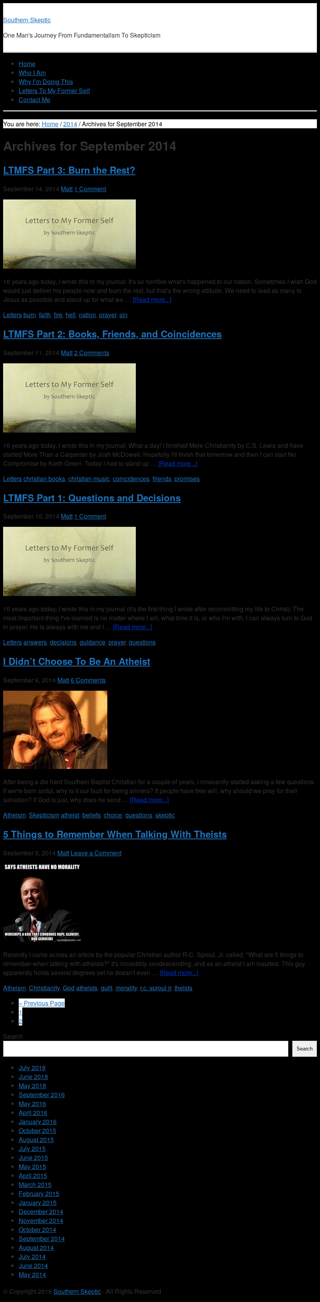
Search (13, 1036)
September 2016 (42, 1094)
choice (113, 814)
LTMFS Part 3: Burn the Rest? (69, 169)
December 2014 (41, 1211)
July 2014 (32, 1256)
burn (29, 314)
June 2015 (33, 1157)
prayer (107, 314)
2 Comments (91, 352)
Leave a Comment (96, 852)
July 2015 (32, 1148)
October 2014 (37, 1229)
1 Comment (90, 188)
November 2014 (41, 1220)
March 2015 (35, 1184)
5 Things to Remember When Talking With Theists (115, 833)
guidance (92, 642)
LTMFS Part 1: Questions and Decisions (92, 497)
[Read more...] (152, 299)
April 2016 (33, 1112)
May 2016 (32, 1103)
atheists (87, 987)
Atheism (14, 814)
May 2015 (32, 1166)
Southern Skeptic (27, 19)
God (69, 987)
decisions (63, 642)
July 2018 (32, 1067)
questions (142, 642)
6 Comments (88, 679)
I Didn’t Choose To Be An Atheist (76, 661)
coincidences (131, 478)
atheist (70, 814)
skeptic (165, 814)
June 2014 (33, 1265)
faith (45, 314)
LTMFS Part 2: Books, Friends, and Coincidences (112, 333)
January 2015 (38, 1202)
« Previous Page (42, 1002)
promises (187, 478)
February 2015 (39, 1193)
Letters (12, 314)
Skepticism (44, 814)
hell (71, 314)
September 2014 (42, 1238)
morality (126, 987)
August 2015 (36, 1139)
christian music (89, 478)
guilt (106, 987)
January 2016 (38, 1121)
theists (183, 987)
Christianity (44, 987)
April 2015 (33, 1175)
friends (162, 478)
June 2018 (33, 1076)
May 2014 (32, 1274)
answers (35, 642)
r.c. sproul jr (155, 987)
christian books (44, 478)
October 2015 (37, 1130)
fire (58, 314)
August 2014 (36, 1247)
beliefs (91, 814)
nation (87, 314)
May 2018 (32, 1085)
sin (123, 314)
